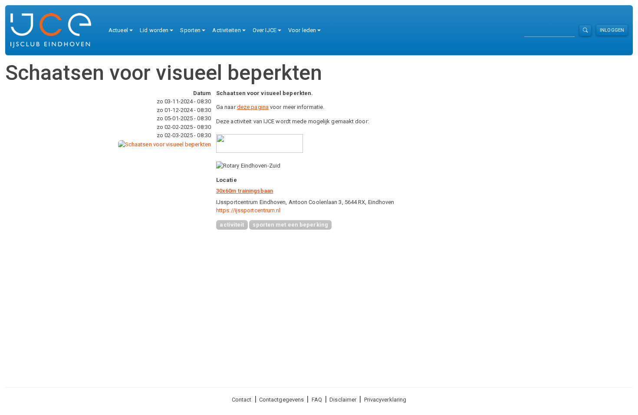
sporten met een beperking (290, 224)
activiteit (232, 224)
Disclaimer (342, 399)
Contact (242, 399)
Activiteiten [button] (226, 30)
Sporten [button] (190, 30)
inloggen (612, 30)
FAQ (317, 399)
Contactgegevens (281, 399)
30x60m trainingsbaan (244, 191)
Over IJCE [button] (264, 30)
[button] (164, 144)
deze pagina (253, 107)
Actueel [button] (118, 30)
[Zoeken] (585, 30)
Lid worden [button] (154, 30)
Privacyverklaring (385, 399)
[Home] (54, 30)
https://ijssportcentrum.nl (248, 210)
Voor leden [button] (302, 30)
